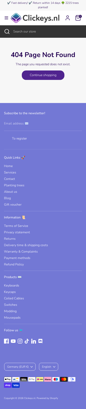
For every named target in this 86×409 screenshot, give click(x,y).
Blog (7, 198)
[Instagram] (20, 341)
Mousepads (12, 317)
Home (8, 166)
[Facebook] (6, 341)
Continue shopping (43, 75)
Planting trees (14, 185)
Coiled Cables (14, 298)
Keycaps (10, 292)
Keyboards (11, 285)
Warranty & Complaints (21, 251)
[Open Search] (6, 31)
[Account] (68, 16)
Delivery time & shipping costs (26, 245)
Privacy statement (17, 232)
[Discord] (40, 341)
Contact (9, 179)
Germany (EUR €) (18, 367)
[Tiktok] (26, 341)
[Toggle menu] (5, 18)
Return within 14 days (46, 3)
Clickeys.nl (29, 398)
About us (10, 192)
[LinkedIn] (33, 341)
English (46, 367)
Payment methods (17, 258)
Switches (10, 305)
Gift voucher (13, 204)
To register (19, 138)
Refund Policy (14, 264)
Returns (10, 239)
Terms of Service (16, 226)
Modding (10, 311)
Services (10, 172)
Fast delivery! (19, 3)
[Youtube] (13, 341)
